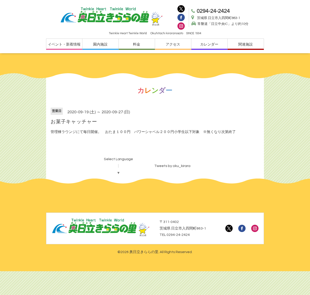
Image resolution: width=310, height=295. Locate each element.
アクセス (173, 44)
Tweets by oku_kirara (172, 166)
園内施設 (100, 44)
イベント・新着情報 (64, 44)
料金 (136, 44)
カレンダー (209, 44)
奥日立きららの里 (143, 252)
